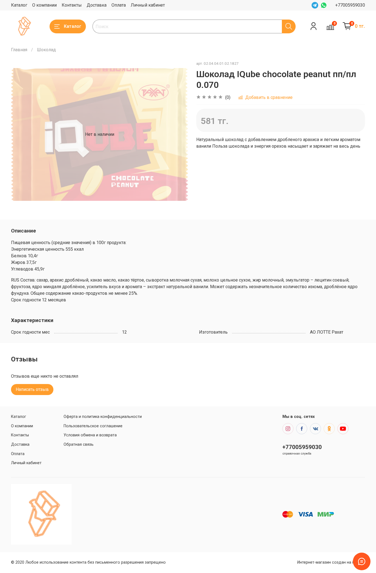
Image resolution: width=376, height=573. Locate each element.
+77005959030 (350, 5)
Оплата (118, 5)
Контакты (72, 5)
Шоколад (46, 49)
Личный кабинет (148, 5)
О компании (44, 5)
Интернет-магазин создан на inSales (331, 562)
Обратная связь (79, 444)
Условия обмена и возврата (90, 435)
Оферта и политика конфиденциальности (103, 416)
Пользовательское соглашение (93, 426)
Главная (19, 49)
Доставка (97, 5)
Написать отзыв (32, 389)
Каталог (19, 5)
